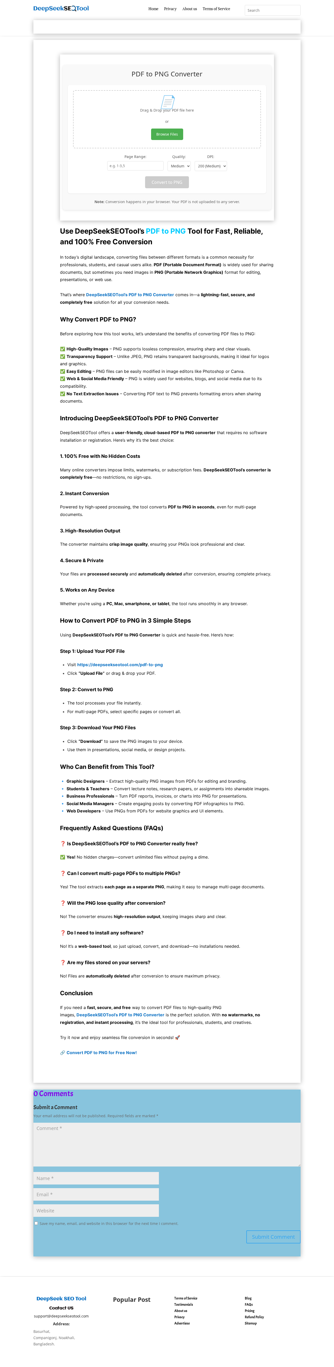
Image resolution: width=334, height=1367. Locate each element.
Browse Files (167, 134)
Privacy (170, 9)
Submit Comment (273, 1236)
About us (189, 9)
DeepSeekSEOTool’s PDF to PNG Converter (130, 294)
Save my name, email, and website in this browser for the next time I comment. (109, 1223)
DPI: (210, 156)
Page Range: (135, 156)
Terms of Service (216, 9)
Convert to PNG (167, 182)
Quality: (179, 156)
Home (153, 9)
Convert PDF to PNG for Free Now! (102, 1052)
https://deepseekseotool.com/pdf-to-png (120, 664)
